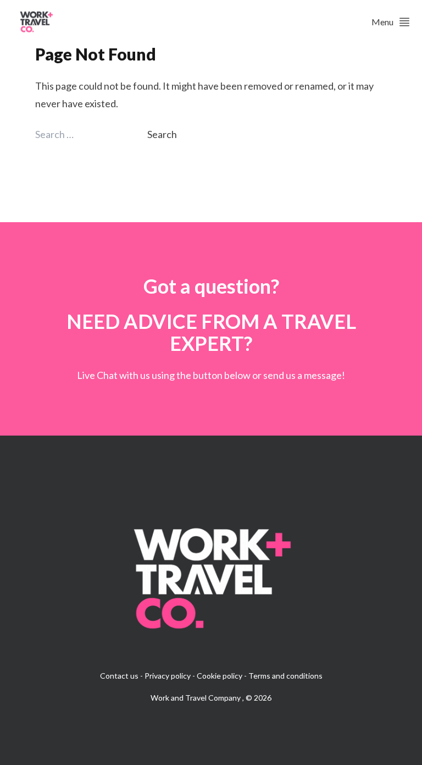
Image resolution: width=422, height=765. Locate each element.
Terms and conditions (285, 675)
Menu (382, 21)
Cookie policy (219, 675)
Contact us (119, 675)
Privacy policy (168, 675)
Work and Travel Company (196, 697)
